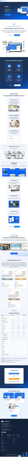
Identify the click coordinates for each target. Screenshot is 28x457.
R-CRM (13, 437)
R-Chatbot (14, 440)
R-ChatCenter (14, 439)
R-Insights (14, 441)
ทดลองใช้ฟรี (7, 14)
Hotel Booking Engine (3, 443)
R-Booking (2, 442)
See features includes (14, 310)
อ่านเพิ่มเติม (10, 412)
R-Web (2, 439)
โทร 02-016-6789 (16, 381)
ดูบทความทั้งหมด (14, 415)
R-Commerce (2, 441)
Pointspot (14, 442)
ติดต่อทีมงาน (10, 226)
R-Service (14, 438)
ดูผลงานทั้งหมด (14, 253)
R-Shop (2, 440)
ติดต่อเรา (11, 85)
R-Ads (8, 437)
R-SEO (2, 445)
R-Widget (2, 444)
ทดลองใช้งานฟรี (17, 85)
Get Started (14, 299)
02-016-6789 (4, 429)
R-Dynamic (8, 438)
